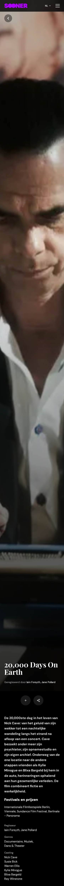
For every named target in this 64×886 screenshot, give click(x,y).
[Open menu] (57, 6)
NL (46, 5)
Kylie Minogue (13, 870)
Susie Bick (10, 861)
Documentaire (13, 841)
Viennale (10, 811)
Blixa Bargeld (12, 874)
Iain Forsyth (33, 682)
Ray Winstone (13, 879)
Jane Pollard (48, 682)
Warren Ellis (12, 866)
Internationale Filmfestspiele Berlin (27, 807)
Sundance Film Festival (32, 811)
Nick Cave (10, 857)
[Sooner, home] (15, 6)
